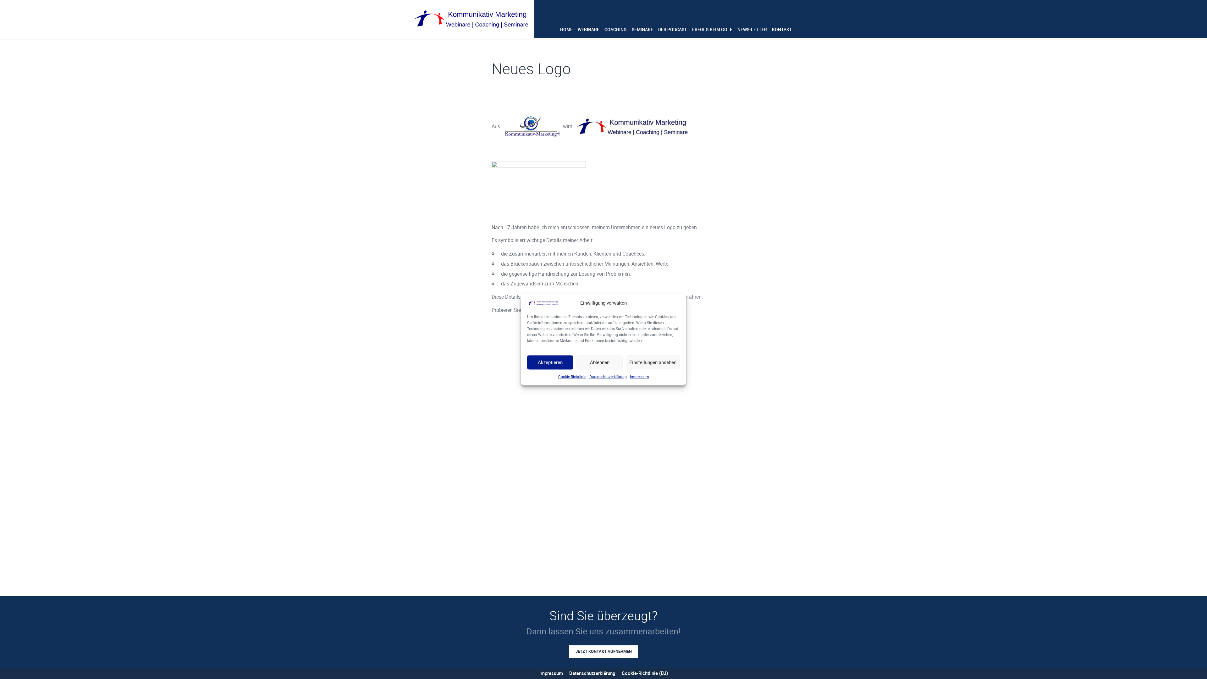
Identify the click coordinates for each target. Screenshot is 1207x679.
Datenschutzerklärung (608, 376)
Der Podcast (672, 29)
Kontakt (782, 29)
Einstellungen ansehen (652, 362)
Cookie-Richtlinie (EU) (645, 673)
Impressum (639, 376)
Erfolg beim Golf (712, 29)
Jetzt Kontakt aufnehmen (604, 651)
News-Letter (752, 29)
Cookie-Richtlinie (572, 376)
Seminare (642, 29)
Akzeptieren (550, 362)
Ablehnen (599, 362)
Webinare (588, 29)
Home (566, 29)
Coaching (615, 29)
